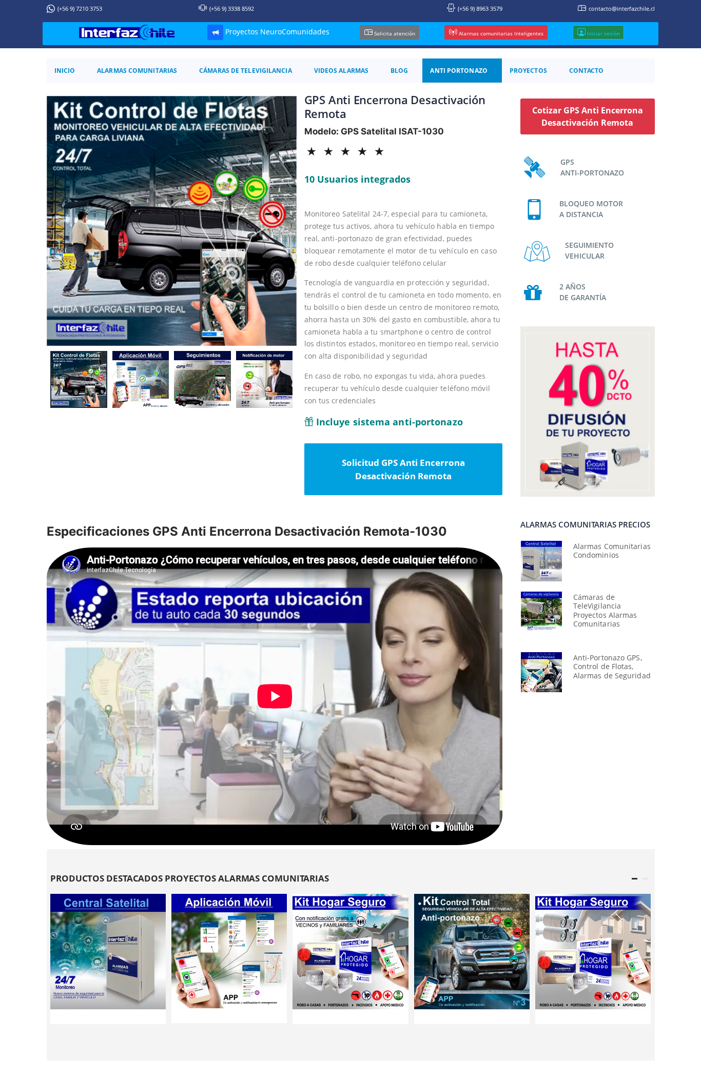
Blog (399, 70)
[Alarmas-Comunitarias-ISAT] (350, 951)
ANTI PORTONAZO (458, 70)
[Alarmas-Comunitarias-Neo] (593, 951)
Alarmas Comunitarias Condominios (612, 550)
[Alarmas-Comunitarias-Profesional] (108, 951)
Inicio (64, 70)
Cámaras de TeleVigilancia (245, 70)
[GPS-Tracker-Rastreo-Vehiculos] (472, 951)
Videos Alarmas (341, 70)
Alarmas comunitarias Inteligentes (500, 32)
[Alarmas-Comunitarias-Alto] (229, 951)
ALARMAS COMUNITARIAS (137, 70)
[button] (634, 878)
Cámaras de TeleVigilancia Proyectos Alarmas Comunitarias (605, 610)
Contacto (586, 70)
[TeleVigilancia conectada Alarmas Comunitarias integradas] (541, 612)
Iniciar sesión (603, 32)
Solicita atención (394, 32)
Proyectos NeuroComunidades (276, 31)
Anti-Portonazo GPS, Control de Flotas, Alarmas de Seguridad (612, 666)
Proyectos (528, 70)
